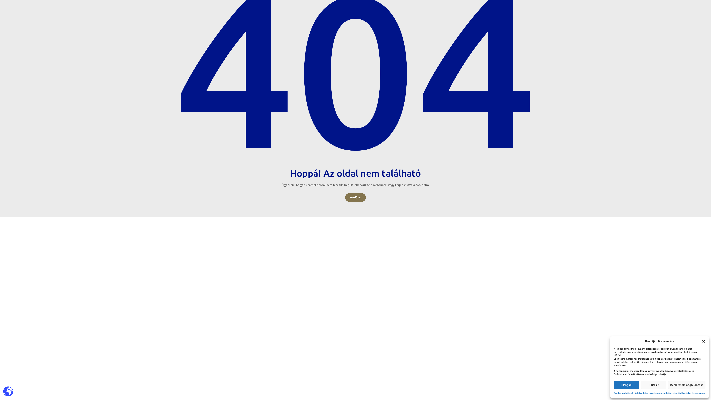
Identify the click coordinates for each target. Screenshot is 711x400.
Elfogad (626, 384)
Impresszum (698, 393)
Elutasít (654, 384)
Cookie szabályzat (623, 393)
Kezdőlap (355, 197)
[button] (703, 341)
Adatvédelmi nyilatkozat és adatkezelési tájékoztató (663, 393)
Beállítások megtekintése (686, 384)
